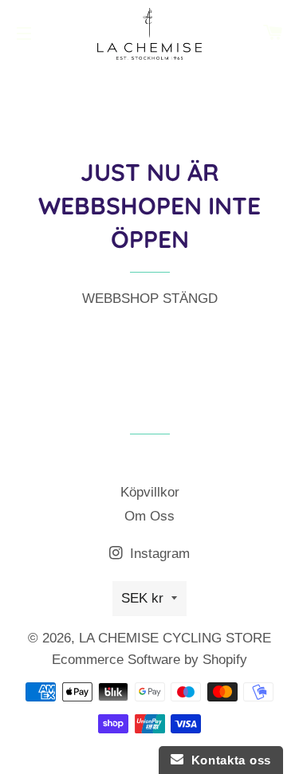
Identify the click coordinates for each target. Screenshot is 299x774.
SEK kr (142, 598)
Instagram (158, 553)
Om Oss (149, 516)
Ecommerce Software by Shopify (149, 659)
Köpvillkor (149, 492)
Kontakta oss (227, 760)
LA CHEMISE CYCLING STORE (175, 638)
